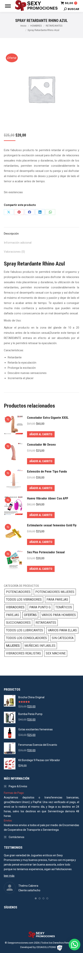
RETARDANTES (46, 622)
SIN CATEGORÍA (63, 638)
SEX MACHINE (56, 653)
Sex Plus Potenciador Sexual (46, 552)
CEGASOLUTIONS (46, 947)
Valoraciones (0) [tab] (14, 251)
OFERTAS (30, 615)
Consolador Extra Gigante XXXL (48, 417)
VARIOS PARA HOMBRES (59, 615)
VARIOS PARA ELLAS (62, 630)
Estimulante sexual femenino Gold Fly (51, 525)
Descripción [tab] (11, 233)
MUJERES (13, 646)
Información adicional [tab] (17, 242)
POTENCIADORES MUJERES (54, 592)
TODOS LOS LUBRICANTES (24, 630)
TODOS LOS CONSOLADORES (26, 638)
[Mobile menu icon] (8, 6)
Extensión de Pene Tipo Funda (47, 471)
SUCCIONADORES (18, 622)
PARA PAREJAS (57, 599)
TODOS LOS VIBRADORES (24, 599)
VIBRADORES (15, 607)
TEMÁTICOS (63, 607)
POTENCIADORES (18, 592)
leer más (9, 875)
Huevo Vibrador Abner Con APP (47, 498)
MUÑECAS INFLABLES (40, 646)
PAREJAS (12, 615)
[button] (36, 898)
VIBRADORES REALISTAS (23, 653)
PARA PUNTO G (40, 607)
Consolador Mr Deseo (41, 444)
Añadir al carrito (40, 434)
